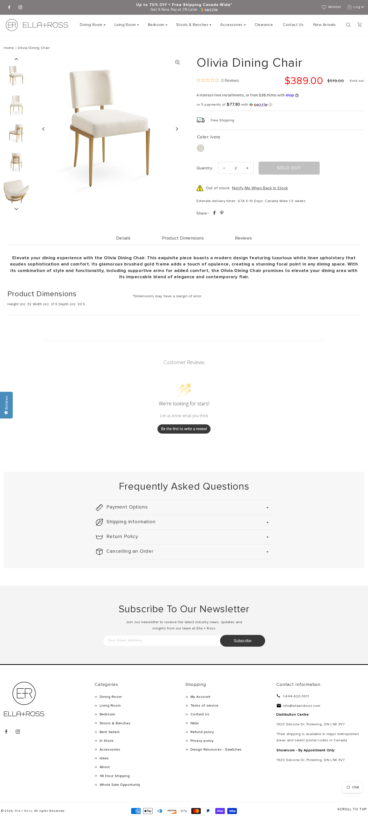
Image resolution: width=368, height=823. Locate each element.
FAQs (194, 723)
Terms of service (203, 705)
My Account (200, 697)
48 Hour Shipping (114, 776)
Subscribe (243, 641)
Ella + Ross (24, 811)
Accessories (231, 24)
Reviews (243, 238)
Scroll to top (352, 809)
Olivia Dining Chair (34, 48)
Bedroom (156, 24)
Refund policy (201, 732)
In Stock (105, 741)
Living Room (125, 24)
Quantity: (205, 168)
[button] (92, 24)
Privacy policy (201, 741)
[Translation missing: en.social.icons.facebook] (215, 214)
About (104, 767)
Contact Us (199, 714)
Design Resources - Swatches (215, 749)
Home (9, 48)
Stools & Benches (192, 24)
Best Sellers (109, 732)
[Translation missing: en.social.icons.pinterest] (221, 214)
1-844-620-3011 (296, 696)
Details (123, 238)
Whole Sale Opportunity (119, 785)
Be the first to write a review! (184, 428)
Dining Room (91, 24)
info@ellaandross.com (301, 706)
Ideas (103, 758)
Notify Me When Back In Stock (260, 188)
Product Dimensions (183, 238)
